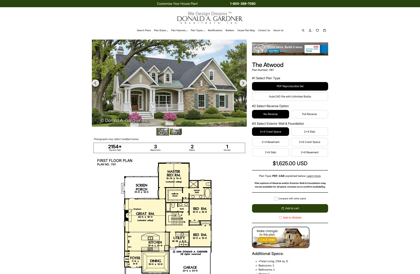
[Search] (303, 30)
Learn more (314, 176)
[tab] (163, 131)
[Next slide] (243, 83)
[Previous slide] (95, 83)
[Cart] (324, 30)
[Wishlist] (317, 30)
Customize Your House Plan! (177, 4)
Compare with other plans (292, 198)
